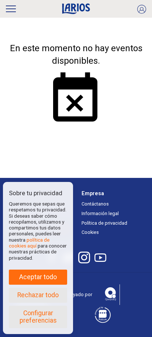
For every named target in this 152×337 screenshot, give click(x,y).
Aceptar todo (38, 277)
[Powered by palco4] (102, 315)
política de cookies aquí (29, 243)
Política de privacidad (104, 223)
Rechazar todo (38, 295)
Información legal (100, 213)
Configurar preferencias (38, 316)
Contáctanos (95, 204)
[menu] (11, 7)
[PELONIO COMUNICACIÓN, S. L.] (76, 8)
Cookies (90, 232)
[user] (141, 9)
